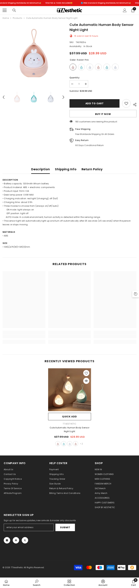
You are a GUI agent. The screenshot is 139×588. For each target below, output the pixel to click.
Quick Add (69, 416)
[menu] (5, 10)
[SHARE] (133, 104)
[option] (33, 53)
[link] (24, 336)
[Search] (14, 10)
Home (6, 18)
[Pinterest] (16, 540)
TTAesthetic (69, 423)
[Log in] (125, 10)
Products (17, 18)
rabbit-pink (57, 443)
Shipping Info (65, 169)
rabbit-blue (63, 443)
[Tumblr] (25, 540)
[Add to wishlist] (126, 103)
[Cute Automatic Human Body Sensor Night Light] (69, 389)
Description (40, 169)
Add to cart (94, 103)
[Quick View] (86, 381)
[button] (3, 97)
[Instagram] (7, 540)
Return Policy (92, 169)
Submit (65, 527)
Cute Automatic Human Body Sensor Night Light (69, 429)
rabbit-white (69, 443)
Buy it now (103, 114)
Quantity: (75, 77)
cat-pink (75, 443)
